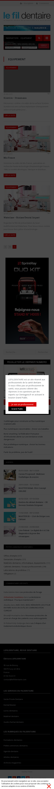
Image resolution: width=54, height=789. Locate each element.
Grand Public (17, 408)
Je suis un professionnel (22, 404)
